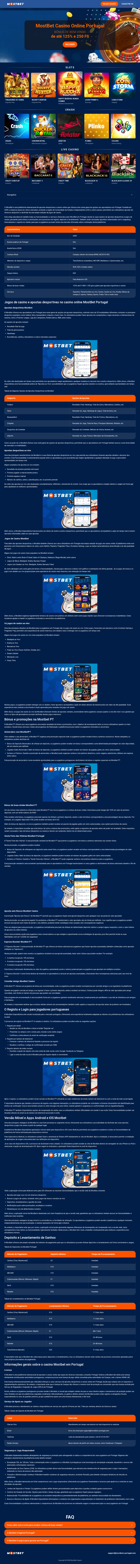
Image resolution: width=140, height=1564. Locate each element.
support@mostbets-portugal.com (122, 1553)
